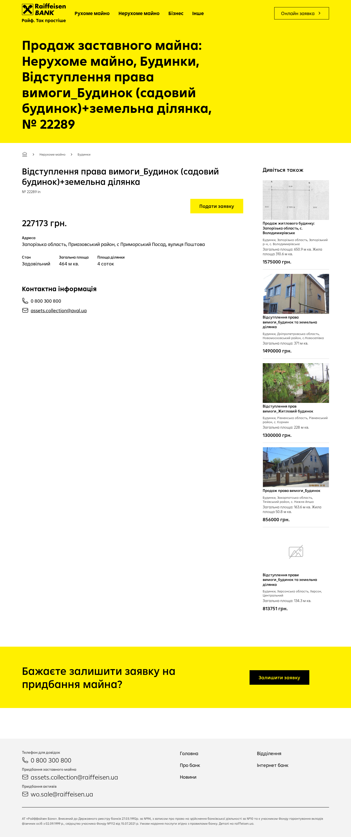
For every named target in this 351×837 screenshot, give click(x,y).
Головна (189, 753)
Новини (188, 777)
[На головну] (24, 154)
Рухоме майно (92, 13)
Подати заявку (216, 206)
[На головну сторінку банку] (44, 13)
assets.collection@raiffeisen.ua (74, 777)
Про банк (190, 765)
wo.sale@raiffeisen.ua (62, 794)
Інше (198, 13)
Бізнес (175, 13)
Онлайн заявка (298, 13)
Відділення (269, 753)
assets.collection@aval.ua (59, 310)
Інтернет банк (272, 765)
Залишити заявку (279, 677)
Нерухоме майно (139, 13)
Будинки (84, 154)
